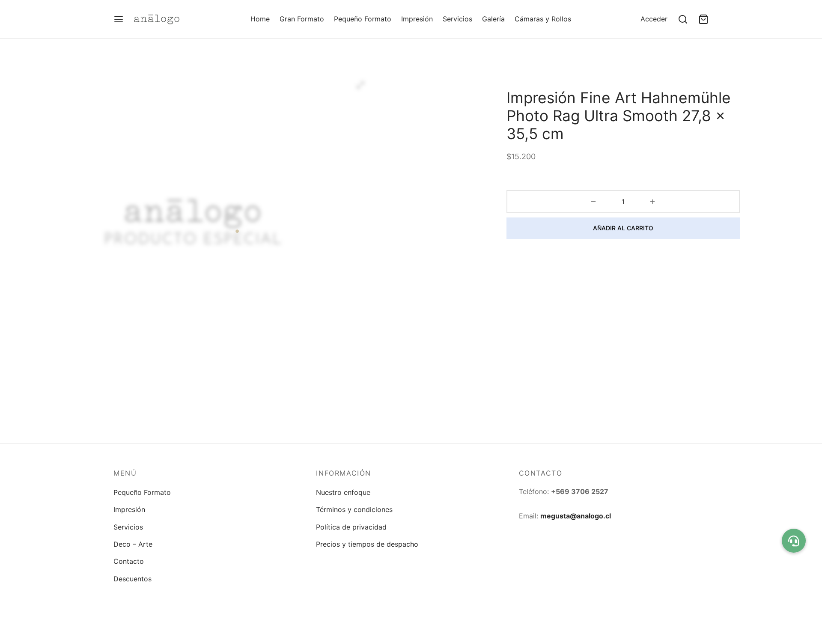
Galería (493, 19)
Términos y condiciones (354, 509)
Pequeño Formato (362, 19)
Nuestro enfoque (343, 492)
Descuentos (132, 578)
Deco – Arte (132, 544)
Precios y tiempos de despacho (367, 544)
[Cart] (703, 19)
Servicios (457, 19)
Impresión (417, 19)
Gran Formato (302, 19)
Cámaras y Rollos (543, 19)
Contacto (128, 561)
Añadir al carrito (623, 228)
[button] (794, 541)
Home (260, 19)
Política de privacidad (351, 527)
